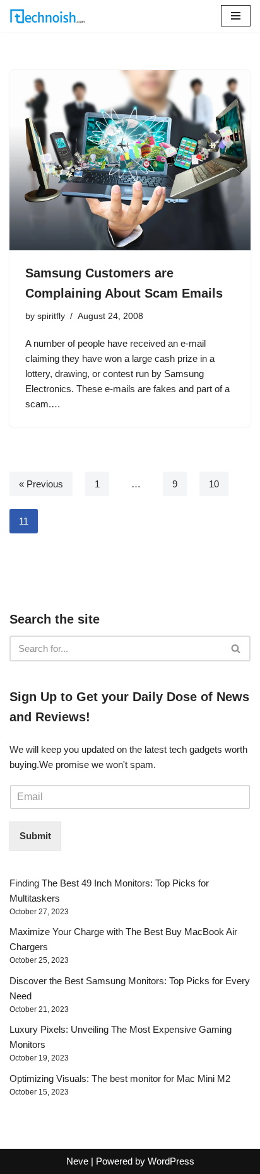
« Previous (41, 484)
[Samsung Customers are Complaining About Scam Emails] (130, 160)
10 (214, 484)
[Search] (236, 648)
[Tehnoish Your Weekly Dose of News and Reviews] (47, 16)
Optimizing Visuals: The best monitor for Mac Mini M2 (119, 1078)
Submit (35, 835)
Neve (77, 1161)
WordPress (171, 1161)
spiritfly (51, 316)
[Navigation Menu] (236, 15)
